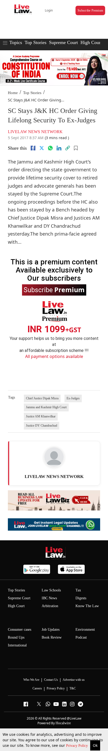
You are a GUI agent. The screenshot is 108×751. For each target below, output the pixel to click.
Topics (15, 42)
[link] (67, 148)
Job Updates (51, 630)
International (17, 645)
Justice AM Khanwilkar (41, 416)
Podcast (81, 637)
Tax (78, 590)
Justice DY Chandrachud (41, 425)
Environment (85, 630)
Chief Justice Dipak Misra (42, 398)
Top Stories (35, 42)
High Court (16, 606)
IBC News (49, 598)
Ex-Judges (73, 398)
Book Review (52, 637)
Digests (80, 598)
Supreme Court (63, 42)
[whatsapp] (50, 148)
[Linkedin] (59, 148)
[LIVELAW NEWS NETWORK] (54, 457)
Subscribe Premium (90, 10)
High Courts (92, 42)
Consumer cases (19, 630)
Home (13, 93)
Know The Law (87, 606)
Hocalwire (63, 723)
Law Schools (51, 590)
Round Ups (16, 637)
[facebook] (33, 148)
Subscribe (54, 289)
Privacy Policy (77, 746)
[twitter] (41, 148)
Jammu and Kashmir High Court (46, 407)
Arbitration (50, 606)
